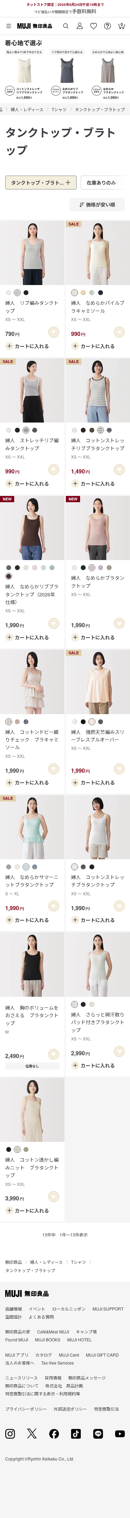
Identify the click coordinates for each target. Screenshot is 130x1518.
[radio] (8, 292)
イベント (37, 1309)
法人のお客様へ (19, 1363)
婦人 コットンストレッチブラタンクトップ (97, 884)
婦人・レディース (27, 109)
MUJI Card (69, 1355)
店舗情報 (13, 1309)
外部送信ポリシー (70, 1409)
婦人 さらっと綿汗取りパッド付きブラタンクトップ (97, 1026)
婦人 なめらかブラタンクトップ (97, 585)
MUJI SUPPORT (108, 1309)
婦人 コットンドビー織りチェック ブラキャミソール (32, 743)
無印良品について (21, 1385)
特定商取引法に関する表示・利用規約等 (42, 1393)
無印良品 (13, 1262)
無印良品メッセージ (87, 1378)
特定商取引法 (106, 1409)
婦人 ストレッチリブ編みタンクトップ (32, 448)
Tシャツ (59, 109)
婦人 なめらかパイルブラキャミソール (97, 310)
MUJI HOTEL (79, 1339)
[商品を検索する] (65, 23)
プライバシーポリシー (26, 1409)
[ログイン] (79, 23)
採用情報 (53, 1378)
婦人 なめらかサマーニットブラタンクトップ (32, 884)
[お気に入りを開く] (93, 23)
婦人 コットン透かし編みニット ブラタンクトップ (32, 1171)
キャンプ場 (86, 1331)
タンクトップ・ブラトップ (100, 109)
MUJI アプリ (16, 1355)
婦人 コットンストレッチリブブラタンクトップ (97, 448)
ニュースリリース (21, 1378)
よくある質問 (41, 1317)
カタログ (43, 1355)
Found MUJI (16, 1339)
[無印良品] (27, 1293)
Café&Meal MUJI (53, 1331)
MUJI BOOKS (47, 1339)
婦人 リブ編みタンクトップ (32, 310)
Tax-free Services (57, 1363)
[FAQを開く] (107, 23)
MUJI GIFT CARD (102, 1355)
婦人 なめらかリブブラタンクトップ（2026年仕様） (32, 598)
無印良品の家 (17, 1331)
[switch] (53, 332)
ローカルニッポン (69, 1309)
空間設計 (13, 1317)
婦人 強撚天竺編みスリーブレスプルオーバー (97, 739)
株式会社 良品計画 (64, 1385)
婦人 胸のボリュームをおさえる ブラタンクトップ (32, 1019)
